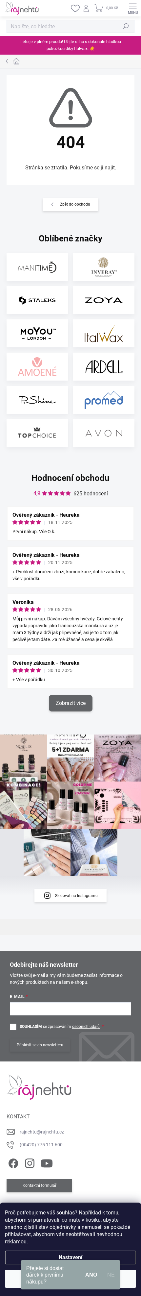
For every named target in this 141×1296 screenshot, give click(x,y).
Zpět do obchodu (75, 204)
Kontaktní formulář (39, 1185)
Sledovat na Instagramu (76, 895)
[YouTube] (46, 1162)
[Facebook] (12, 1162)
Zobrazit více (71, 703)
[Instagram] (28, 1162)
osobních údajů (86, 1026)
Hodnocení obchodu (70, 478)
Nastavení (70, 1257)
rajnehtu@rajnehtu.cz (42, 1131)
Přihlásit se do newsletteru (40, 1045)
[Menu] (133, 8)
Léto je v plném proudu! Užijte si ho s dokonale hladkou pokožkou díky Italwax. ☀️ (70, 45)
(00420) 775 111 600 (41, 1144)
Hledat (126, 26)
